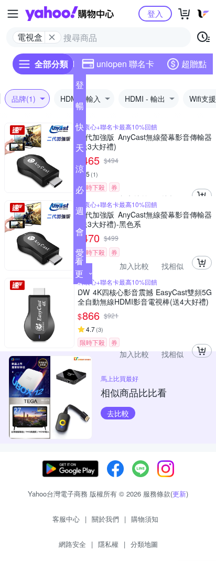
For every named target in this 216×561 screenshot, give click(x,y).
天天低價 (79, 150)
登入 (155, 13)
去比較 (118, 413)
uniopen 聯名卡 (125, 64)
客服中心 (66, 519)
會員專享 (79, 233)
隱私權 (108, 544)
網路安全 (72, 544)
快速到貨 (79, 129)
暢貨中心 (79, 108)
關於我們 (105, 519)
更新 (179, 494)
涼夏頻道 (79, 171)
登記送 (79, 87)
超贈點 (194, 64)
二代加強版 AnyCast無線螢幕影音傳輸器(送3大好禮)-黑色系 (145, 219)
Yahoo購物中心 (69, 13)
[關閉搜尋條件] (52, 37)
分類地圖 (144, 544)
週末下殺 (79, 212)
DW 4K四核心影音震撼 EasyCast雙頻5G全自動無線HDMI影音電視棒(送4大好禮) (145, 296)
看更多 (79, 273)
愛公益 (79, 254)
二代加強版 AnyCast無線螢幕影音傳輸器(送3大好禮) (145, 141)
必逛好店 (79, 192)
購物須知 (144, 519)
